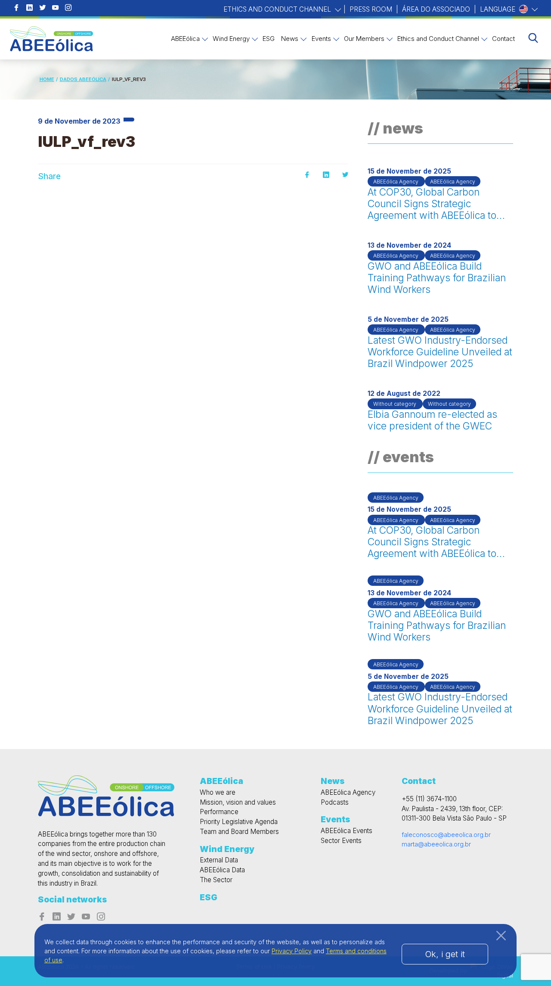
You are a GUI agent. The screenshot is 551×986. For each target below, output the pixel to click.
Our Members (364, 38)
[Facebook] (307, 175)
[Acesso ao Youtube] (55, 8)
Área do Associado (436, 9)
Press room (371, 9)
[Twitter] (345, 175)
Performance (219, 812)
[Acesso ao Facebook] (16, 8)
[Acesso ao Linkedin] (29, 8)
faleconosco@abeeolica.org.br (446, 834)
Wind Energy (231, 38)
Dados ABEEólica (83, 79)
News (289, 38)
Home (47, 79)
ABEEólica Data (222, 870)
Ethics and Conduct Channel (278, 9)
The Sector (216, 880)
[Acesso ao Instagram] (68, 8)
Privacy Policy (292, 951)
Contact (503, 38)
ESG (269, 38)
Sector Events (341, 841)
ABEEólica (185, 38)
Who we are (217, 792)
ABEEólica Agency (348, 792)
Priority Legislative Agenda (239, 822)
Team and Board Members (239, 831)
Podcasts (335, 802)
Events (321, 38)
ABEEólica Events (346, 831)
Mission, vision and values (238, 802)
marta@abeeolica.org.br (436, 844)
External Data (219, 860)
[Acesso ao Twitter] (42, 8)
